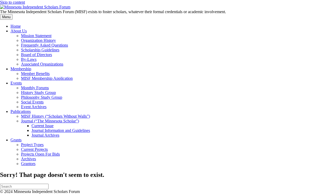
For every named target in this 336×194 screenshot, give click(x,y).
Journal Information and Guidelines (61, 130)
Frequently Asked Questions (44, 45)
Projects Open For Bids (40, 154)
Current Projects (34, 149)
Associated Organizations (42, 64)
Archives (28, 159)
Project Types (32, 144)
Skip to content (12, 2)
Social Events (32, 102)
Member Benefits (35, 73)
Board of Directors (36, 54)
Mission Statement (36, 35)
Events (16, 83)
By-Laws (28, 59)
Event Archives (33, 107)
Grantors (28, 163)
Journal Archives (45, 135)
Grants (16, 140)
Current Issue (43, 125)
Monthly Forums (35, 88)
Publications (20, 111)
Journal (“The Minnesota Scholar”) (50, 121)
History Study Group (38, 92)
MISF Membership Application (47, 78)
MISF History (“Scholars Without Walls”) (55, 116)
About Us (18, 31)
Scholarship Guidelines (40, 50)
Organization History (38, 40)
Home (15, 26)
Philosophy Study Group (41, 97)
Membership (20, 69)
